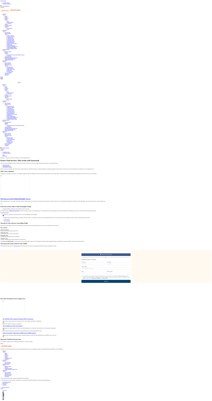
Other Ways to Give (8, 64)
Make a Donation (8, 62)
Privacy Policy (5, 383)
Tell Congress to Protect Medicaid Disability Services (15, 199)
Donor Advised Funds (11, 139)
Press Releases (9, 28)
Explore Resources (6, 49)
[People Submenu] (6, 20)
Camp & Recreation (10, 38)
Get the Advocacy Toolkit (7, 167)
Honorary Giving (10, 141)
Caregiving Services (10, 39)
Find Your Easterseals (5, 6)
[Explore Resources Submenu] (4, 50)
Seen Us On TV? (8, 63)
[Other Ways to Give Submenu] (6, 66)
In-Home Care (9, 44)
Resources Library (8, 51)
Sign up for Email (8, 143)
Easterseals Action (17, 245)
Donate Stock (9, 140)
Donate (1, 388)
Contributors (9, 23)
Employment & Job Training (12, 43)
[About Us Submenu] (4, 15)
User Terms (5, 385)
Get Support (5, 30)
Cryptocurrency (10, 142)
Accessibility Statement (7, 3)
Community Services (10, 40)
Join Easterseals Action (7, 166)
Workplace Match (10, 68)
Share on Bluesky (7, 220)
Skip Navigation (3, 0)
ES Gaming (7, 144)
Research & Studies (8, 56)
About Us (4, 13)
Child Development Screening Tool (11, 57)
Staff (8, 21)
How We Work (7, 32)
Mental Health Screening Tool (10, 58)
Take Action (5, 60)
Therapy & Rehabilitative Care (12, 46)
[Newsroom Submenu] (6, 27)
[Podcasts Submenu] (6, 53)
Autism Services (10, 37)
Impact (6, 16)
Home (4, 154)
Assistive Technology (11, 36)
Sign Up (1, 343)
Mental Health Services (11, 45)
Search (3, 7)
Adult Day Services (10, 35)
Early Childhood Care (11, 41)
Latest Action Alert (6, 165)
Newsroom (7, 26)
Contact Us (5, 390)
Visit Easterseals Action (4, 212)
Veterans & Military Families (12, 48)
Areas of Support (8, 33)
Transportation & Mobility (11, 47)
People (6, 19)
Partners (6, 24)
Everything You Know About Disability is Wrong (15, 54)
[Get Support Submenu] (4, 31)
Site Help (4, 384)
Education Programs (10, 42)
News (8, 29)
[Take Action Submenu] (4, 61)
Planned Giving (10, 67)
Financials (6, 18)
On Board (9, 55)
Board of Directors (10, 22)
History (6, 17)
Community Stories (6, 2)
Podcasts (6, 52)
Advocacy (6, 145)
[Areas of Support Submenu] (6, 34)
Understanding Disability (9, 59)
